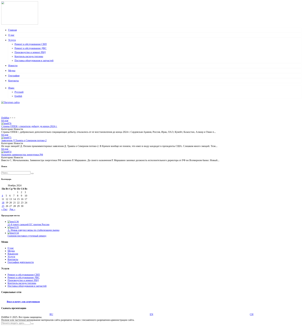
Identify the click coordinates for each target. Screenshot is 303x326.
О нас (11, 35)
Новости (13, 65)
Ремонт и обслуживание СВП (31, 44)
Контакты (13, 80)
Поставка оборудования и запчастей (34, 60)
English (18, 96)
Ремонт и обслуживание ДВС (31, 48)
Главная (12, 30)
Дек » (12, 209)
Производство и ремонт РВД (30, 52)
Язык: (11, 88)
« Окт (4, 209)
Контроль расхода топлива (29, 56)
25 (3, 206)
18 (3, 202)
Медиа (11, 70)
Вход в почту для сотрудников (23, 301)
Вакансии (13, 253)
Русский (19, 92)
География (13, 75)
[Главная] (10, 102)
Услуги (12, 40)
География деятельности (21, 262)
